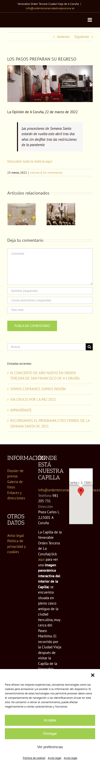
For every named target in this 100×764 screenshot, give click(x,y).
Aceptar (50, 720)
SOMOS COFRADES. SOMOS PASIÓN (38, 389)
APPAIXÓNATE (21, 410)
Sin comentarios (52, 172)
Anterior (63, 36)
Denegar (50, 733)
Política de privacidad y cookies (16, 546)
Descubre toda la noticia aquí (29, 161)
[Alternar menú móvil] (90, 19)
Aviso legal (54, 758)
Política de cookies (34, 758)
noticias (35, 172)
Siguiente (81, 36)
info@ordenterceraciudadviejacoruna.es (50, 8)
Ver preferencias (50, 747)
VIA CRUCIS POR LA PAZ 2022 (33, 399)
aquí (41, 559)
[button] (92, 675)
